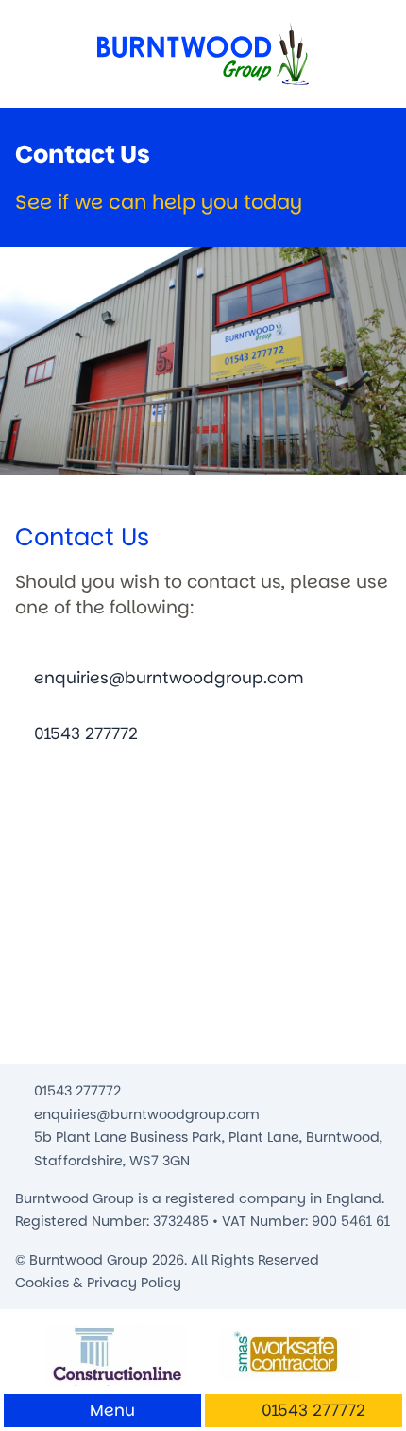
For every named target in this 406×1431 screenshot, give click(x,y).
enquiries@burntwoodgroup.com (169, 677)
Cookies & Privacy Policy (98, 1282)
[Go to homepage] (203, 54)
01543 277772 (86, 733)
